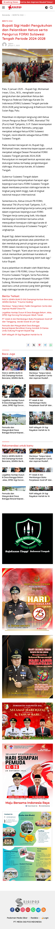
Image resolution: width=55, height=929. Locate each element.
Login (46, 918)
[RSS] (43, 909)
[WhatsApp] (33, 909)
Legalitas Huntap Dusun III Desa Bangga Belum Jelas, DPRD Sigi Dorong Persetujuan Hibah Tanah (27, 313)
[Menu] (4, 7)
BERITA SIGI (7, 21)
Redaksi (34, 918)
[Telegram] (38, 910)
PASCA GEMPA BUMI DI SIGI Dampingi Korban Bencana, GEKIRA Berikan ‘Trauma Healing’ (27, 300)
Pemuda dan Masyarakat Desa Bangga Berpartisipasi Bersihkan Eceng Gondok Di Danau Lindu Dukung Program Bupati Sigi (25, 328)
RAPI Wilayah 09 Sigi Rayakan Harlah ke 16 (22, 334)
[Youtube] (28, 909)
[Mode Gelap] (46, 7)
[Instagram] (22, 909)
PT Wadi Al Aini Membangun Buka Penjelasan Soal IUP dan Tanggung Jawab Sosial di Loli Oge (27, 320)
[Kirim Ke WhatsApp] (51, 345)
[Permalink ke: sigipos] (4, 44)
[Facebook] (12, 909)
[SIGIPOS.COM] (14, 7)
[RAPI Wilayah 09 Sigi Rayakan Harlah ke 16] (41, 418)
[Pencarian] (51, 7)
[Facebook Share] (28, 345)
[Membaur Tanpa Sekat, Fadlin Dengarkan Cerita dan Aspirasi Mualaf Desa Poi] (41, 363)
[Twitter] (17, 909)
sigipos (10, 43)
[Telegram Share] (45, 345)
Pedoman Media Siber (17, 918)
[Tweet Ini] (34, 345)
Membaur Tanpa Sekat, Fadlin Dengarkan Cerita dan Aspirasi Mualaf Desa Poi (27, 307)
